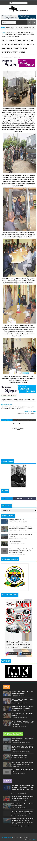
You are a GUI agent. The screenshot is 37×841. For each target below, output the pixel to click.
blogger (6, 420)
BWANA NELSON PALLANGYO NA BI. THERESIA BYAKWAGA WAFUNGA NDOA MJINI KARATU (22, 722)
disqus (18, 420)
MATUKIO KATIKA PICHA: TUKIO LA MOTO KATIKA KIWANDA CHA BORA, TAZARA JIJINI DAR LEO (22, 747)
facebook (30, 420)
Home (3, 32)
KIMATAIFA (7, 781)
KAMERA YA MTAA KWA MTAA (13, 734)
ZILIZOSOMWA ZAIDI (18, 499)
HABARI (33, 27)
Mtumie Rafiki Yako (7, 395)
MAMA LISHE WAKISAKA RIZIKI (19, 755)
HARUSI (6, 687)
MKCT (34, 839)
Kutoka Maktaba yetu (15, 541)
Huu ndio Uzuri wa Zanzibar (16, 519)
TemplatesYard (19, 835)
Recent (6, 498)
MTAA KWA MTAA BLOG (6, 837)
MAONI (30, 498)
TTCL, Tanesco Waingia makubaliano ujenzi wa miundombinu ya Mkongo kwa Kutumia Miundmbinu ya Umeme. (22, 550)
